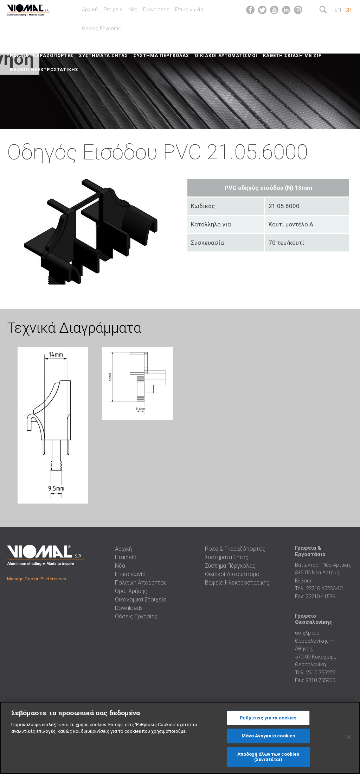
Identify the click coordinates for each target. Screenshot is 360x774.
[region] (180, 738)
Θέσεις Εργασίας (101, 28)
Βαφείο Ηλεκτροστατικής (44, 69)
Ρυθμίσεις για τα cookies (268, 717)
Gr (348, 10)
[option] (53, 426)
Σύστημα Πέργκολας (161, 55)
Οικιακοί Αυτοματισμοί (226, 55)
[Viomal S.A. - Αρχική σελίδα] (36, 9)
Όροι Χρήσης (131, 591)
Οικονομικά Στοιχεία (140, 599)
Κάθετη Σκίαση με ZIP (292, 55)
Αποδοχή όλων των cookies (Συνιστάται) (268, 756)
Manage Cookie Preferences (36, 578)
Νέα (132, 9)
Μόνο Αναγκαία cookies (268, 735)
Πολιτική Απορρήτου (141, 582)
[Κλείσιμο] (348, 737)
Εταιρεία (113, 9)
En (338, 10)
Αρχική (90, 9)
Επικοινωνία (189, 9)
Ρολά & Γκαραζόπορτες (41, 55)
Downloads (156, 9)
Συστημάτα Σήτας (103, 55)
